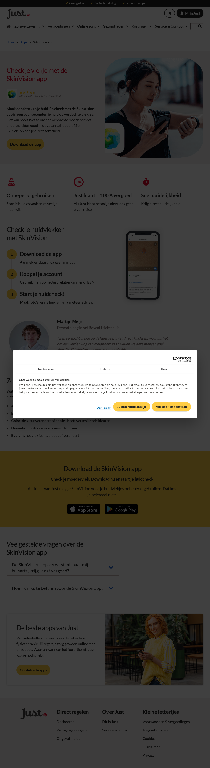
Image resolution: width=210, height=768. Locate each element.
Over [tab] (164, 369)
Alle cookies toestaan (171, 407)
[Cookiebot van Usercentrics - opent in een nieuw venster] (173, 359)
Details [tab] (105, 369)
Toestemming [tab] (46, 369)
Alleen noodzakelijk (131, 407)
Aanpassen (104, 407)
